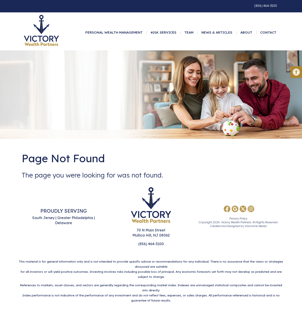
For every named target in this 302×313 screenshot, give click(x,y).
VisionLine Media (256, 226)
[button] (296, 72)
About (246, 32)
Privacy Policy (238, 218)
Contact (268, 32)
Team (188, 32)
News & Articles (216, 32)
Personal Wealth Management (114, 32)
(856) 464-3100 (265, 6)
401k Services (163, 32)
